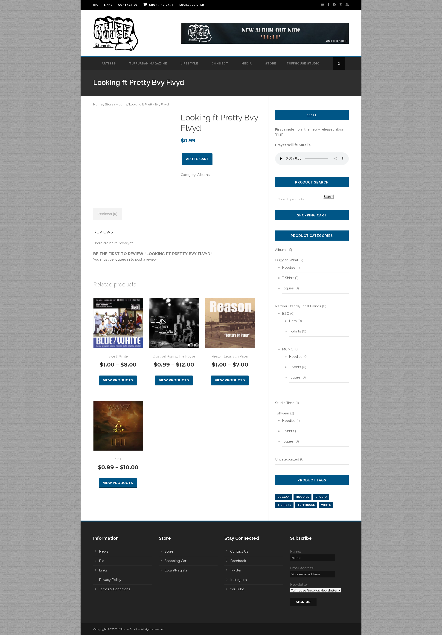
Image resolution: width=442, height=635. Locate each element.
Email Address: (302, 568)
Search (328, 196)
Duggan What (286, 260)
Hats (293, 321)
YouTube (237, 589)
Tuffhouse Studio (303, 63)
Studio (321, 496)
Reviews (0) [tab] (107, 214)
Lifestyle (189, 63)
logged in (122, 259)
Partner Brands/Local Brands (298, 306)
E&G (285, 314)
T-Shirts (288, 278)
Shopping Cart (161, 4)
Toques (288, 288)
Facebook (238, 561)
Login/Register (191, 4)
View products (118, 380)
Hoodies (288, 267)
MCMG (287, 349)
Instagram (238, 580)
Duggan (283, 496)
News (103, 551)
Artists (109, 63)
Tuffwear (282, 413)
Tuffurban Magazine (148, 63)
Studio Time (284, 403)
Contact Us (128, 4)
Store (270, 63)
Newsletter (299, 585)
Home (98, 104)
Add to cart (197, 159)
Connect (220, 63)
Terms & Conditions (114, 589)
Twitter (235, 570)
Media (246, 63)
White (326, 505)
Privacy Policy (110, 580)
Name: (295, 552)
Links (108, 4)
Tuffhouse (306, 505)
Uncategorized (287, 459)
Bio (96, 4)
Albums (121, 104)
